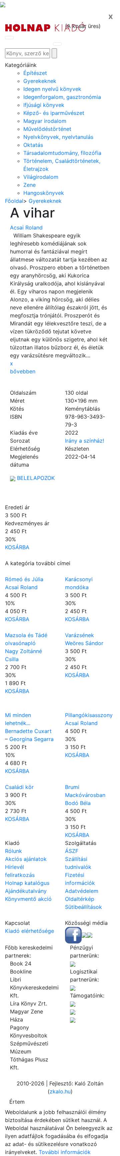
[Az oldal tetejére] (2, 4)
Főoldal (14, 200)
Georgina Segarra (31, 739)
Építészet (35, 73)
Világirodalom (40, 177)
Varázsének (79, 635)
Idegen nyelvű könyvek (52, 89)
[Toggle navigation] (9, 37)
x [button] (11, 363)
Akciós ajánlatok (26, 859)
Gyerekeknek (39, 81)
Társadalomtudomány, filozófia (62, 153)
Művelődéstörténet (47, 129)
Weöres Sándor (84, 643)
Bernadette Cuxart (28, 731)
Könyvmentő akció (28, 899)
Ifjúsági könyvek (43, 105)
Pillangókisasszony (89, 715)
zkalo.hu (60, 1091)
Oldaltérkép (79, 899)
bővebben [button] (22, 371)
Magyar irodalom (44, 121)
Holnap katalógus (27, 883)
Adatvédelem (81, 891)
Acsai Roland (26, 227)
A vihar (32, 213)
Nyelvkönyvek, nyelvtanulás (58, 137)
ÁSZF (71, 851)
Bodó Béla (78, 803)
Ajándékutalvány (26, 891)
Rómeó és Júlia (24, 579)
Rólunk (13, 851)
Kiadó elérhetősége (29, 931)
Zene (29, 185)
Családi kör (19, 787)
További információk (65, 1152)
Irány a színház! (84, 440)
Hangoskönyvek (43, 193)
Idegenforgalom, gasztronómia (62, 97)
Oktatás (33, 145)
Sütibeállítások (83, 907)
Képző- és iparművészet (53, 113)
